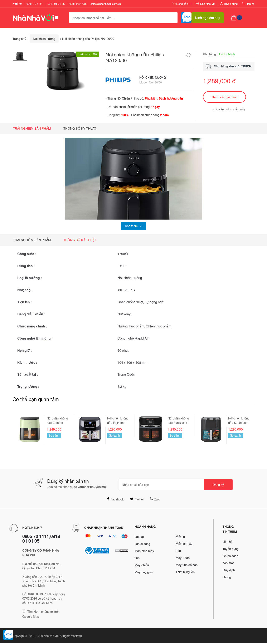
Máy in (180, 536)
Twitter (139, 499)
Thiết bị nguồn (185, 572)
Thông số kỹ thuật (79, 128)
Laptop (139, 536)
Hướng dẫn (181, 4)
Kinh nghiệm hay (207, 17)
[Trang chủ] (30, 17)
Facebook (117, 499)
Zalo (157, 499)
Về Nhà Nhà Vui (205, 4)
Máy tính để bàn (187, 564)
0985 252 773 (77, 4)
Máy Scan (183, 557)
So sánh (54, 435)
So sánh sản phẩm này (230, 109)
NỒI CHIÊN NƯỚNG (152, 77)
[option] (63, 71)
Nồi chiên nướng (44, 38)
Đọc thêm (132, 226)
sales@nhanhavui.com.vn (106, 4)
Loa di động (142, 543)
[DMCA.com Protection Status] (121, 550)
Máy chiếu (142, 565)
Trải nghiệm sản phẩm (32, 128)
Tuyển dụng (231, 4)
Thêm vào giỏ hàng (224, 97)
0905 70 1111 (34, 4)
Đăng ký (218, 484)
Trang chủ (19, 38)
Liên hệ (250, 4)
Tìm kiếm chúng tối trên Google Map (40, 614)
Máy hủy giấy (144, 572)
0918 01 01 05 (56, 4)
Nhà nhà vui (51, 636)
